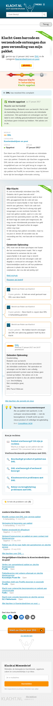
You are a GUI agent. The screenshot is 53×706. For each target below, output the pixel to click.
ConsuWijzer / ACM (25, 423)
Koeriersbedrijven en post (27, 59)
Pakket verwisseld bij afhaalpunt (15, 530)
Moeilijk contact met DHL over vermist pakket (21, 517)
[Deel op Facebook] (10, 617)
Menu (40, 4)
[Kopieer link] (27, 617)
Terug (46, 24)
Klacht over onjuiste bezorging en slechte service (23, 597)
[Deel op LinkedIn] (21, 617)
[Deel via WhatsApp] (4, 617)
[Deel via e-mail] (33, 617)
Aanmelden (26, 684)
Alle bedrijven (31, 697)
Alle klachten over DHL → (13, 553)
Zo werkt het (26, 636)
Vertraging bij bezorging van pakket (17, 523)
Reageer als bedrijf (15, 280)
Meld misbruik (12, 276)
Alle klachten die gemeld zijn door (19, 401)
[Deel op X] (15, 617)
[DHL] (26, 65)
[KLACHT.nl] (21, 7)
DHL (37, 56)
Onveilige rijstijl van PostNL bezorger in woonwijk (23, 582)
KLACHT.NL (12, 698)
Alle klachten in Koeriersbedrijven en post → (21, 603)
